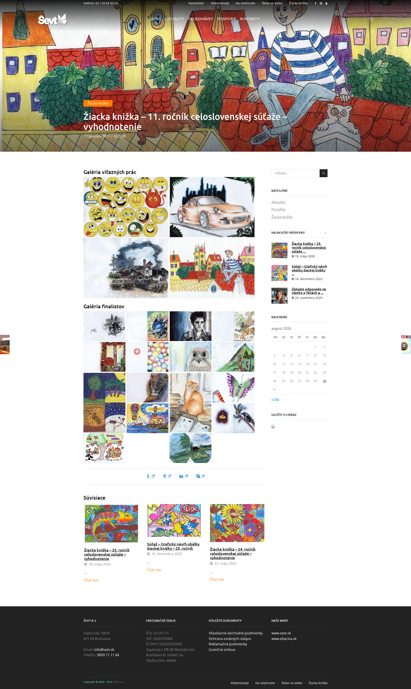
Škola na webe (272, 3)
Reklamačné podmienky (228, 644)
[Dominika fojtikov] (125, 207)
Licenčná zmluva (222, 649)
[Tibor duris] (125, 268)
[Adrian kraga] (147, 418)
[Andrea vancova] (104, 448)
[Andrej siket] (190, 448)
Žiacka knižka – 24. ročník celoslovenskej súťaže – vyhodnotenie (233, 553)
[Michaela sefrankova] (234, 357)
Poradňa (278, 209)
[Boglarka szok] (212, 268)
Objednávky (200, 18)
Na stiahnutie (245, 3)
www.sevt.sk (281, 633)
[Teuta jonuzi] (190, 402)
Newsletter (196, 3)
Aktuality (174, 18)
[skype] (199, 476)
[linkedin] (184, 476)
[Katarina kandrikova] (234, 326)
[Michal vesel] (212, 207)
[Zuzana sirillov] (234, 388)
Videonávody (220, 3)
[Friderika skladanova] (190, 326)
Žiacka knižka (298, 3)
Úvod (154, 18)
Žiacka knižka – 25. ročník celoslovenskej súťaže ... (309, 247)
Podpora (226, 18)
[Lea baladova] (147, 357)
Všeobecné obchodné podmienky (236, 633)
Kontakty (250, 18)
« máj (275, 399)
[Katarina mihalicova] (104, 357)
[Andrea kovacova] (234, 418)
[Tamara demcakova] (147, 388)
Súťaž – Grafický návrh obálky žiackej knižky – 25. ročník (173, 546)
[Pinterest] (167, 476)
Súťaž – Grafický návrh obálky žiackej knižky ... (309, 270)
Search (324, 173)
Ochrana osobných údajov (230, 638)
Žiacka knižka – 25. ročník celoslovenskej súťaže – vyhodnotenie (107, 554)
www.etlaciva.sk (283, 638)
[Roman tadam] (104, 402)
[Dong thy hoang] (147, 326)
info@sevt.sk (104, 649)
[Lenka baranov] (190, 357)
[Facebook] (151, 476)
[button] (321, 233)
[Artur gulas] (104, 326)
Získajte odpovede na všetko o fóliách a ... (309, 290)
